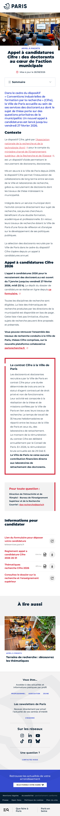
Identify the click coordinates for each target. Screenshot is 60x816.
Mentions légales (11, 796)
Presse (5, 800)
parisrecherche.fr (15, 348)
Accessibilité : (39, 796)
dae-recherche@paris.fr (31, 504)
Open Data (16, 800)
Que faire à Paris (22, 809)
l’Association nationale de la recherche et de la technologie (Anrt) (27, 143)
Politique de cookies (33, 800)
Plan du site (52, 800)
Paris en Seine (45, 809)
